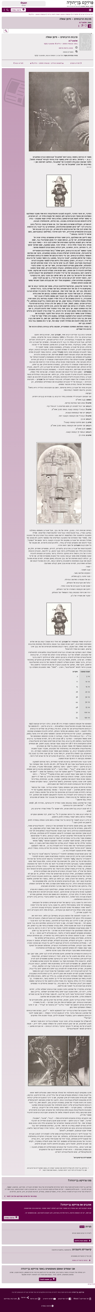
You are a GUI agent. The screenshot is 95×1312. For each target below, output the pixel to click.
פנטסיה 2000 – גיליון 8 (37, 14)
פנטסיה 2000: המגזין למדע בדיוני (58, 14)
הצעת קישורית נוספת (81, 1260)
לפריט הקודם (76, 63)
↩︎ (40, 1170)
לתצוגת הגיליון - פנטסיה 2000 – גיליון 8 (46, 63)
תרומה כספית (18, 9)
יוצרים (83, 14)
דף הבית (90, 14)
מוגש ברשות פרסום (66, 48)
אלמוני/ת (75, 14)
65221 (24, 3)
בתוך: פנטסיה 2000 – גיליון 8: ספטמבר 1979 (61, 43)
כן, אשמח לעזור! (47, 1279)
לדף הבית (91, 1284)
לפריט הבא (18, 63)
